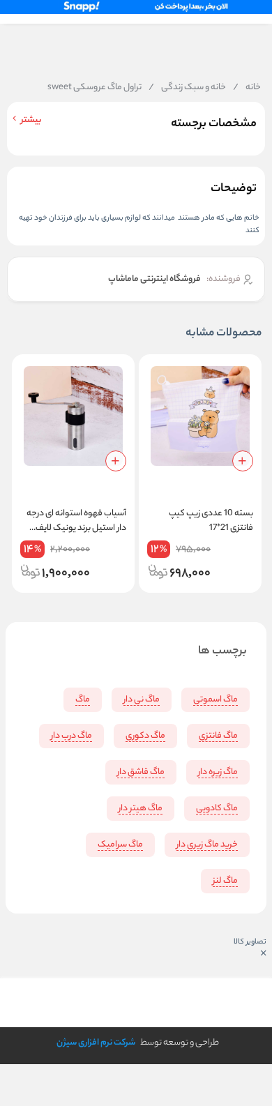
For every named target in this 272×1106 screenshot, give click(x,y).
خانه (247, 88)
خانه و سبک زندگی (187, 88)
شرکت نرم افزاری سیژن (95, 1043)
